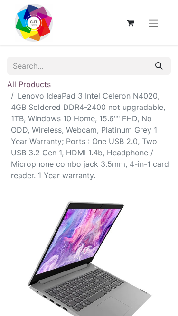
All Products (29, 84)
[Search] (159, 66)
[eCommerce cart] (130, 22)
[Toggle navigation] (153, 22)
